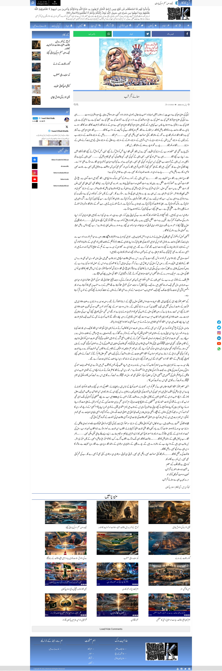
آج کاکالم (178, 487)
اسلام (172, 487)
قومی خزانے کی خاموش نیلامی (181, 527)
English (54, 3)
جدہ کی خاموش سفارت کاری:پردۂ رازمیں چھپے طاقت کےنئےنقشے (66, 558)
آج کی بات (56, 25)
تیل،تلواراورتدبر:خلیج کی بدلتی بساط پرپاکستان (74, 589)
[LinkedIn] (219, 338)
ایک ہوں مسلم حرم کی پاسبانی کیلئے (162, 3)
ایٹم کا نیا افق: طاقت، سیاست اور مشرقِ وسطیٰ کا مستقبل (173, 620)
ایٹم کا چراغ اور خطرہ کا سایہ (130, 589)
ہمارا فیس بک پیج (119, 653)
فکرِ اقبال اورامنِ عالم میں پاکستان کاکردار (74, 620)
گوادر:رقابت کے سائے (182, 558)
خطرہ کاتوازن (134, 620)
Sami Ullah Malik (59, 131)
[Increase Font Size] (77, 104)
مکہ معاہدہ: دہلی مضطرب (131, 558)
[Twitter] (219, 327)
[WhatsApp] (219, 349)
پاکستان (167, 487)
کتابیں (90, 663)
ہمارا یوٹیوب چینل (119, 649)
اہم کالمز (90, 649)
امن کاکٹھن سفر (185, 589)
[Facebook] (219, 322)
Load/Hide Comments (111, 629)
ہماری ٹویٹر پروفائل (119, 658)
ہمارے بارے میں (39, 25)
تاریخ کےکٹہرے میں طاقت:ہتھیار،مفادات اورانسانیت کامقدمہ (118, 527)
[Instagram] (219, 333)
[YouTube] (219, 343)
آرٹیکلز (90, 658)
